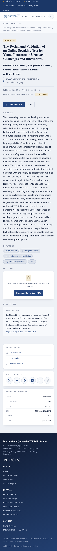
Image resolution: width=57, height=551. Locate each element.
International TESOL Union (15, 530)
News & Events (9, 526)
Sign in (6, 10)
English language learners (15, 261)
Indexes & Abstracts (12, 510)
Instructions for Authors (14, 502)
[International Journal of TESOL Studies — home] (11, 16)
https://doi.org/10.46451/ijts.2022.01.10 (21, 331)
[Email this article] (40, 380)
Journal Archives (10, 475)
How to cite (14, 358)
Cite (30, 104)
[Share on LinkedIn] (32, 380)
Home (5, 23)
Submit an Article (11, 514)
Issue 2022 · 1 (16, 23)
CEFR (32, 261)
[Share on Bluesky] (17, 380)
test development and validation (18, 256)
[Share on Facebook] (24, 380)
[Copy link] (47, 380)
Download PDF (15, 104)
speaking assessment (30, 251)
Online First (8, 479)
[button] (5, 460)
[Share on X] (9, 380)
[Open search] (51, 16)
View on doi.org (16, 363)
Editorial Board (9, 494)
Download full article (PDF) (28, 293)
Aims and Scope (10, 498)
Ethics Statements (38, 16)
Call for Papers (9, 483)
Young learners (11, 251)
